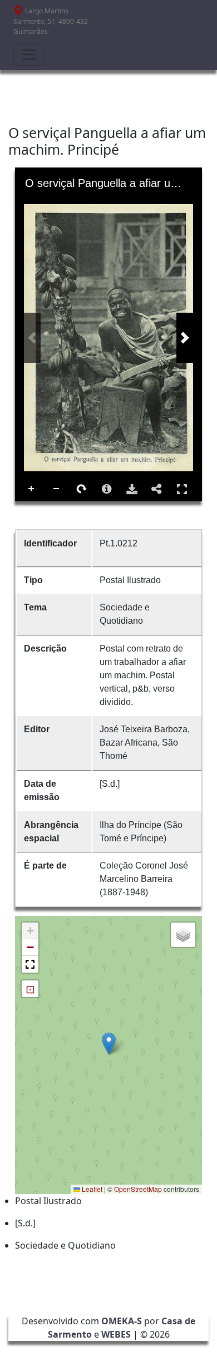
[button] (109, 1043)
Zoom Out (57, 489)
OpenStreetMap (138, 1189)
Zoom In (32, 489)
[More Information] (107, 489)
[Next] (184, 338)
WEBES (116, 1334)
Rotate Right (82, 489)
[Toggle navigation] (29, 54)
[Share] (157, 489)
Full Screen (182, 489)
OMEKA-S (121, 1321)
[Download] (132, 489)
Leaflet (91, 1189)
